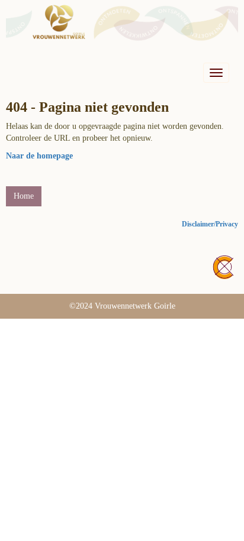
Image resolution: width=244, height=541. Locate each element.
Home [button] (24, 196)
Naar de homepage (39, 155)
